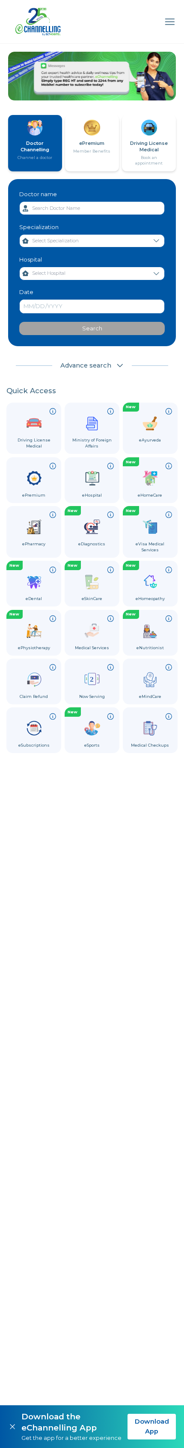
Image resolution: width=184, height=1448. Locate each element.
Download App (152, 1426)
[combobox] (92, 208)
